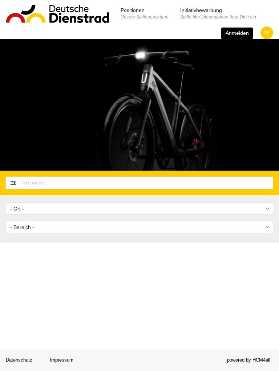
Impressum (61, 360)
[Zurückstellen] (12, 182)
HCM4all (261, 360)
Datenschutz (19, 360)
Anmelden (237, 33)
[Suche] (268, 183)
